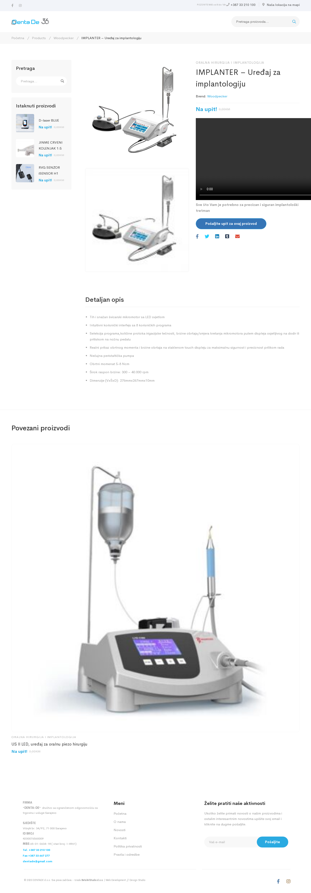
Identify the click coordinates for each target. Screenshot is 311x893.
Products (39, 38)
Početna (17, 38)
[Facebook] (12, 6)
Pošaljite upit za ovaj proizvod (231, 223)
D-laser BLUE (49, 120)
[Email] (237, 237)
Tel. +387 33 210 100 (36, 850)
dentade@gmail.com (37, 861)
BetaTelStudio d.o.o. (93, 880)
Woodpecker (64, 38)
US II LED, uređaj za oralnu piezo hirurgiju (49, 744)
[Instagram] (20, 6)
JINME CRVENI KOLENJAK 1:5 (51, 145)
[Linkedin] (217, 237)
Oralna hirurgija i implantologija (230, 63)
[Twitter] (207, 237)
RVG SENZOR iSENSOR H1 (49, 170)
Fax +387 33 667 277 (36, 855)
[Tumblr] (227, 237)
